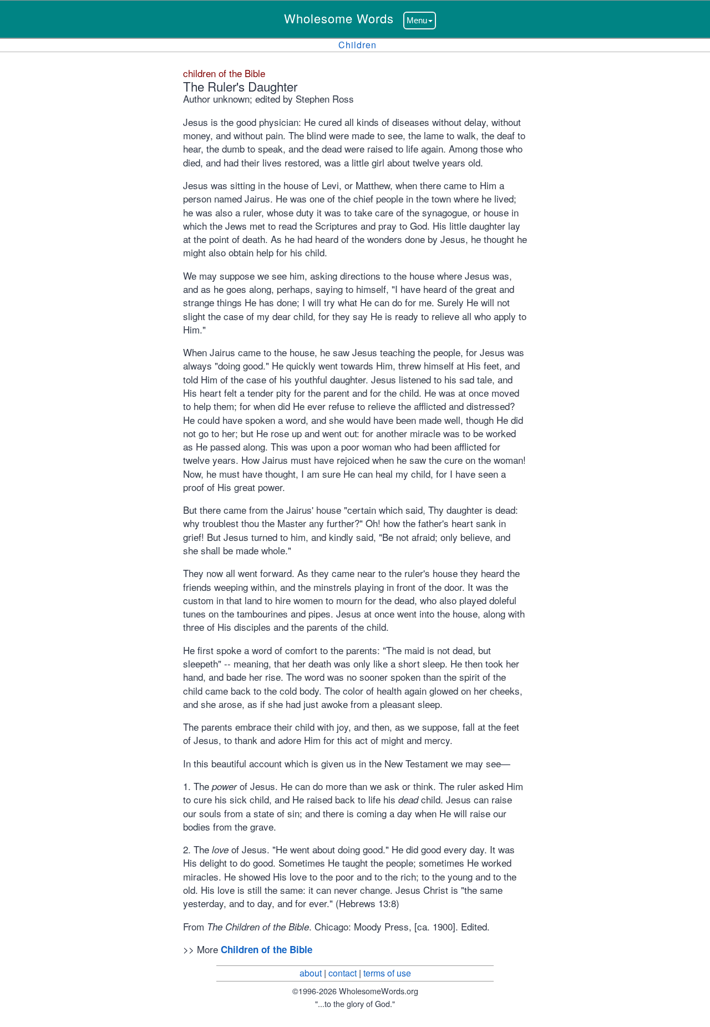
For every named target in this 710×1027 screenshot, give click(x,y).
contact (342, 973)
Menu (417, 20)
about (311, 973)
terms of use (387, 973)
